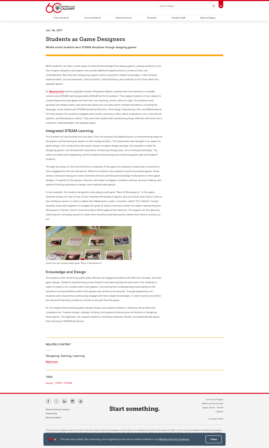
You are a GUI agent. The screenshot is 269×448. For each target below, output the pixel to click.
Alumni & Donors (124, 17)
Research (151, 17)
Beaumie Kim (56, 91)
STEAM (68, 383)
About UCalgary (208, 17)
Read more (52, 361)
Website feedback (53, 417)
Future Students (61, 17)
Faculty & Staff (178, 17)
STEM (58, 383)
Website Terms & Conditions (174, 439)
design (49, 383)
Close (213, 439)
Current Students (92, 17)
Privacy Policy (51, 413)
